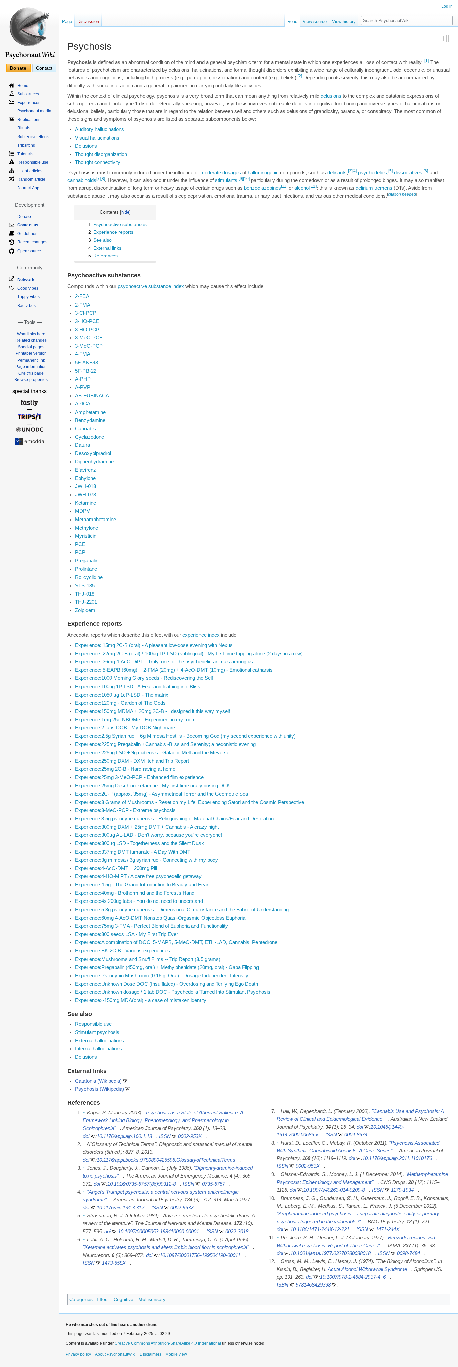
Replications (28, 119)
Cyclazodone (89, 437)
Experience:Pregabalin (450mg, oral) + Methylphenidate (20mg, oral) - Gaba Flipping (167, 967)
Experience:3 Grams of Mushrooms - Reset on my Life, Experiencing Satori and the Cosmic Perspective (189, 802)
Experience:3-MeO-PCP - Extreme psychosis (125, 810)
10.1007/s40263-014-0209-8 (334, 1190)
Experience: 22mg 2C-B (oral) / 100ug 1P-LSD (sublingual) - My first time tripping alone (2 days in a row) (189, 653)
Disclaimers (150, 1354)
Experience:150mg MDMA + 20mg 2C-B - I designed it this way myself (152, 711)
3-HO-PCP (87, 329)
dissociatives (408, 172)
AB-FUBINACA (92, 395)
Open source (29, 251)
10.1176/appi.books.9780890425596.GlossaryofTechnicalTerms (166, 1160)
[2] (300, 76)
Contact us (27, 225)
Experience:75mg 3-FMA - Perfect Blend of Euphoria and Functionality (151, 926)
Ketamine (85, 503)
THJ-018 (84, 594)
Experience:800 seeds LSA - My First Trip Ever (126, 934)
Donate (18, 68)
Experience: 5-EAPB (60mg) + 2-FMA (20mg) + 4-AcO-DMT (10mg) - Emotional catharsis (174, 670)
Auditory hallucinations (99, 129)
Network (25, 279)
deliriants (337, 172)
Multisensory (151, 1299)
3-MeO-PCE (89, 337)
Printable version (31, 353)
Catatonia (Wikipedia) (98, 1081)
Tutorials (25, 154)
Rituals (23, 128)
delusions (331, 96)
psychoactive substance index (151, 286)
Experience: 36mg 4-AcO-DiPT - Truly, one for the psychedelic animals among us (164, 661)
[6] (426, 171)
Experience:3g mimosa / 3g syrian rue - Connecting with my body (146, 860)
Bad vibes (26, 305)
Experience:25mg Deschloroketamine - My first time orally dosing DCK (152, 785)
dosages (231, 172)
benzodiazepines (262, 188)
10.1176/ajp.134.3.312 (120, 1207)
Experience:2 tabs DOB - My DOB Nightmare (125, 727)
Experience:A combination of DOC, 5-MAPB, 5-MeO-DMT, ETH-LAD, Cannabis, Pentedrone (176, 942)
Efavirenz (85, 470)
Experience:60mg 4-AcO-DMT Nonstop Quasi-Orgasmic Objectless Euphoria (160, 918)
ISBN (282, 1285)
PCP (80, 552)
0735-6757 (213, 1184)
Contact (44, 68)
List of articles (29, 171)
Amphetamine (90, 412)
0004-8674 (355, 1134)
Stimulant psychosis (97, 1032)
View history (344, 21)
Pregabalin (86, 560)
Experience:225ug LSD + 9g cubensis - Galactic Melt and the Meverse (152, 752)
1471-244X (387, 1229)
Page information (31, 366)
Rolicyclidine (89, 577)
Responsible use (93, 1024)
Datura (82, 445)
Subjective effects (33, 136)
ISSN (165, 1136)
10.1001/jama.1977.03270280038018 (330, 1253)
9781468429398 (313, 1285)
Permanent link (31, 360)
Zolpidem (85, 610)
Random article (31, 179)
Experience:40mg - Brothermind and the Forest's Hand (134, 893)
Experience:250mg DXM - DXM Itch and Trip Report (132, 761)
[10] (246, 178)
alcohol (302, 188)
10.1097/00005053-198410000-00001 (158, 1231)
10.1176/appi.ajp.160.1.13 (124, 1136)
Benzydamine (90, 420)
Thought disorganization (101, 154)
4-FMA (82, 354)
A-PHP (83, 379)
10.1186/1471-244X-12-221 (319, 1229)
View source (315, 21)
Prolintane (86, 569)
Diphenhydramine (94, 461)
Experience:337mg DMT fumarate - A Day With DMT (132, 852)
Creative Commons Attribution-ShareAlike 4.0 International (168, 1343)
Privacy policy (78, 1354)
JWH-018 (85, 486)
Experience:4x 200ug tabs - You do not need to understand (139, 901)
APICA (82, 403)
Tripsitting (26, 145)
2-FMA (82, 305)
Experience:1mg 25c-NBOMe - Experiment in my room (135, 719)
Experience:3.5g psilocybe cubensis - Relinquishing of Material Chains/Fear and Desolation (174, 818)
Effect (103, 1299)
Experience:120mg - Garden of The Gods (120, 703)
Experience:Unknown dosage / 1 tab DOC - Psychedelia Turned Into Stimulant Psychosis (172, 992)
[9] (241, 178)
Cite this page (31, 373)
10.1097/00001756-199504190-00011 (200, 1255)
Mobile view (176, 1354)
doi (86, 1136)
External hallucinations (99, 1040)
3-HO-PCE (87, 321)
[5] (390, 171)
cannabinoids (81, 180)
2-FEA (82, 296)
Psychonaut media (34, 111)
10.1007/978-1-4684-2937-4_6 (353, 1277)
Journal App (28, 188)
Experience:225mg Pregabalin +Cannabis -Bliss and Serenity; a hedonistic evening (165, 744)
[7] (98, 178)
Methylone (86, 528)
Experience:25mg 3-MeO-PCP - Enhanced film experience (139, 777)
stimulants (226, 180)
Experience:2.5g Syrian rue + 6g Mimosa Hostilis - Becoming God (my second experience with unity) (185, 736)
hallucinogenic (263, 172)
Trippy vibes (28, 296)
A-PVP (82, 387)
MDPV (82, 511)
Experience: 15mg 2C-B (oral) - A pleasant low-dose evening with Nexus (154, 645)
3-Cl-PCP (85, 313)
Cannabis (85, 428)
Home (22, 85)
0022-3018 (236, 1231)
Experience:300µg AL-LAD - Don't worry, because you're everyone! (148, 835)
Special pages (31, 347)
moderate (210, 172)
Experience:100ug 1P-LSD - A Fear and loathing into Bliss (138, 686)
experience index (201, 635)
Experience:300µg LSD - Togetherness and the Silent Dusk (139, 843)
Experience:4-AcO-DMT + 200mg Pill (116, 868)
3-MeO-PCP (89, 346)
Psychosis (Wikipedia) (99, 1089)
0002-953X (190, 1136)
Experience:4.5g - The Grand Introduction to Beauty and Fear (141, 884)
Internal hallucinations (98, 1048)
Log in (447, 6)
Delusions (86, 146)
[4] (354, 171)
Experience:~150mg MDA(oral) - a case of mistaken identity (140, 1000)
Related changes (31, 340)
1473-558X (114, 1263)
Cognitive (123, 1299)
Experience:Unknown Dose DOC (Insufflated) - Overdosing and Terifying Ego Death (166, 984)
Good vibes (27, 288)
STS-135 (85, 585)
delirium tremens (374, 188)
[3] (350, 171)
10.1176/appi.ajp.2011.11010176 (397, 1158)
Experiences (28, 102)
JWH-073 (85, 494)
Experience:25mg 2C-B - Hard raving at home (125, 769)
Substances (28, 94)
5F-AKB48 (86, 362)
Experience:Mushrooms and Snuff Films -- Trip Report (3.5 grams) (147, 959)
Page (67, 21)
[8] (103, 178)
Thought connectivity (97, 162)
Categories (81, 1299)
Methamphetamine (95, 519)
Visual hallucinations (97, 138)
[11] (284, 186)
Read (292, 21)
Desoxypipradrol (93, 453)
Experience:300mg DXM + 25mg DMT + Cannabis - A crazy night (147, 827)
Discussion (88, 21)
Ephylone (85, 478)
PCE (80, 544)
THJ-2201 (86, 602)
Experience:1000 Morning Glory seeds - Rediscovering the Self (144, 678)
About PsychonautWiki (115, 1354)
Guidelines (27, 233)
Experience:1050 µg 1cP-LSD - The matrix (121, 695)
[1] (426, 60)
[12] (313, 186)
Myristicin (85, 536)
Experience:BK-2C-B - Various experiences (122, 950)
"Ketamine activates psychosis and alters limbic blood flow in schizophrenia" (166, 1247)
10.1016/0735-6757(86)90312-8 (141, 1184)
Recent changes (32, 242)
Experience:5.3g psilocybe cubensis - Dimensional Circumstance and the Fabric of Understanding (182, 909)
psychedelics (372, 172)
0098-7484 (408, 1253)
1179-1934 (402, 1190)
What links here (31, 334)
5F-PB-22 (85, 371)
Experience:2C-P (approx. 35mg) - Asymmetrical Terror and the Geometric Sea (161, 794)
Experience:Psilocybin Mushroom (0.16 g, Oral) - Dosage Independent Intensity (161, 975)
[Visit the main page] (29, 30)
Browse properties (31, 379)
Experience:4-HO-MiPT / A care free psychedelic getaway (138, 876)
